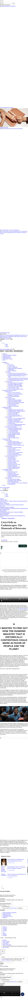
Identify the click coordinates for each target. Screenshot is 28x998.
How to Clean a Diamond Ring (15, 425)
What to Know (8, 408)
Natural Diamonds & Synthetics (9, 355)
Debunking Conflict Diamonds (14, 480)
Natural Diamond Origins (13, 403)
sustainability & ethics (18, 335)
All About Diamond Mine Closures (15, 380)
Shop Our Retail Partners (13, 437)
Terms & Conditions (5, 960)
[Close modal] (22, 995)
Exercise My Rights (7, 945)
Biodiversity (11, 512)
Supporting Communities (13, 406)
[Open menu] (11, 339)
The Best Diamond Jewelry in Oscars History (18, 379)
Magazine (5, 353)
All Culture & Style (4, 501)
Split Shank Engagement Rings (15, 384)
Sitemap (4, 940)
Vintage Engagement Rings (14, 434)
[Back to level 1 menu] (13, 349)
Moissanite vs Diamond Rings (14, 419)
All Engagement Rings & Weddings (7, 508)
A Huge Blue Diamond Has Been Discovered (18, 378)
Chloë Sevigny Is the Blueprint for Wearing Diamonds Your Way (15, 860)
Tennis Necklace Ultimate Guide (15, 386)
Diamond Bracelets (12, 458)
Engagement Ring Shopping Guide (15, 409)
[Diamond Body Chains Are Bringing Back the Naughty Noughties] (4, 869)
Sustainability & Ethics (8, 358)
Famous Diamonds (18, 515)
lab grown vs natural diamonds (6, 335)
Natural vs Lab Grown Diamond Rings (16, 418)
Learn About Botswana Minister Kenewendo (17, 374)
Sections (7, 363)
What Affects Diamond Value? (14, 401)
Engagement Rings (7, 356)
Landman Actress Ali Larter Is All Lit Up (17, 373)
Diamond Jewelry (6, 357)
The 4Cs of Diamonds (13, 413)
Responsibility (11, 369)
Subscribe (2, 910)
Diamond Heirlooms (12, 465)
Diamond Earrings (12, 462)
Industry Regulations (12, 475)
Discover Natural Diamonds (14, 392)
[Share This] (1, 546)
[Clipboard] (1, 549)
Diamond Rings (11, 436)
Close (2, 985)
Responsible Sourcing (13, 471)
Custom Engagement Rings (14, 433)
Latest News (11, 364)
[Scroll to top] (2, 951)
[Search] (14, 3)
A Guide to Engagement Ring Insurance (16, 424)
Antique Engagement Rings (14, 467)
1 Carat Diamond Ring (13, 430)
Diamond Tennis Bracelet (13, 461)
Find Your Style (8, 381)
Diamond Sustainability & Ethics (15, 428)
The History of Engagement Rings (15, 422)
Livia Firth (5, 540)
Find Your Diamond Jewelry (11, 456)
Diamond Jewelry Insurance (14, 450)
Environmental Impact (5, 513)
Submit (2, 963)
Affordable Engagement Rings (14, 429)
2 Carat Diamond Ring (13, 431)
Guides (4, 509)
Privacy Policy (6, 942)
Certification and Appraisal (14, 412)
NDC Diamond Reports (13, 481)
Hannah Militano (11, 862)
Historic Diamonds (12, 370)
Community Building (18, 512)
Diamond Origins (12, 473)
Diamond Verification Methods (14, 400)
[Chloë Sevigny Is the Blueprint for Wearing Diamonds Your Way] (4, 862)
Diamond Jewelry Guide (13, 441)
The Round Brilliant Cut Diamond (15, 383)
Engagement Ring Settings (14, 420)
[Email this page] (1, 548)
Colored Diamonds (12, 405)
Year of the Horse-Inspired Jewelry (15, 389)
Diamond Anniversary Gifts (14, 464)
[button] (3, 343)
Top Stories (7, 372)
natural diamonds (7, 337)
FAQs (4, 360)
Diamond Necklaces (12, 463)
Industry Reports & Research (14, 476)
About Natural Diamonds (13, 453)
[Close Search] (1, 1)
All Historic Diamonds (5, 515)
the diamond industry (22, 609)
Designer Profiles (23, 501)
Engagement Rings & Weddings (15, 368)
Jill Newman (10, 877)
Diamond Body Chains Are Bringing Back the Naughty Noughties (16, 867)
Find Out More (8, 397)
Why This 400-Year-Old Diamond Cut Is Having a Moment (16, 875)
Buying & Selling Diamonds (14, 443)
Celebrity (18, 508)
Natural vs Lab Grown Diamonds (15, 394)
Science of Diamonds (12, 367)
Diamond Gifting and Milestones (15, 442)
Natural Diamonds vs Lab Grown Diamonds (17, 482)
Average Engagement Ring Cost (15, 415)
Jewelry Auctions (12, 448)
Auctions (12, 515)
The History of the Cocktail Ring (15, 385)
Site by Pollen (6, 947)
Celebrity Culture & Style (14, 501)
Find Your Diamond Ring (10, 426)
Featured (2, 498)
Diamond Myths (11, 398)
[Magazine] (11, 351)
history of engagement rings (10, 336)
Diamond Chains (11, 459)
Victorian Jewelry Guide (13, 387)
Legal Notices (6, 943)
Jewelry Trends (3, 502)
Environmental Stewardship (14, 479)
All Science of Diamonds (5, 504)
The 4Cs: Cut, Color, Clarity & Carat (16, 445)
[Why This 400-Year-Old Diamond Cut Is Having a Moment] (4, 877)
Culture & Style (11, 366)
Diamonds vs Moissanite (13, 395)
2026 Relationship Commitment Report (16, 411)
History (7, 509)
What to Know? (8, 391)
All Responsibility (4, 512)
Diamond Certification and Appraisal (16, 402)
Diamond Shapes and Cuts (14, 414)
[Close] (9, 339)
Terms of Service (13, 908)
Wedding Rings (11, 435)
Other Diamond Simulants (13, 396)
